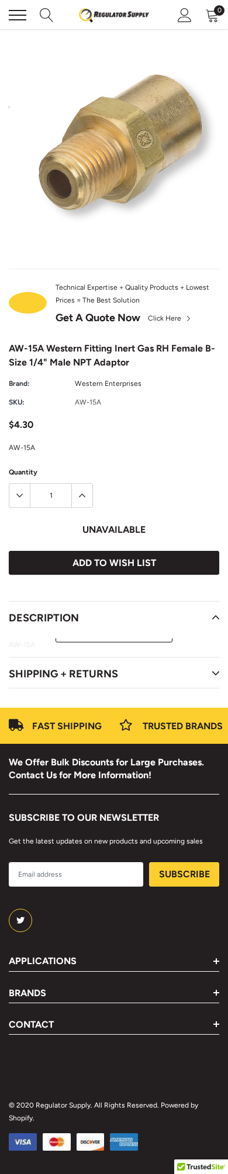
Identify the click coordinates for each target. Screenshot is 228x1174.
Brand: (19, 383)
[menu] (17, 15)
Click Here (165, 318)
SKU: (17, 402)
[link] (20, 920)
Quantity (23, 472)
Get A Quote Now (98, 317)
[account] (185, 15)
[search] (47, 15)
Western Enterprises (108, 383)
